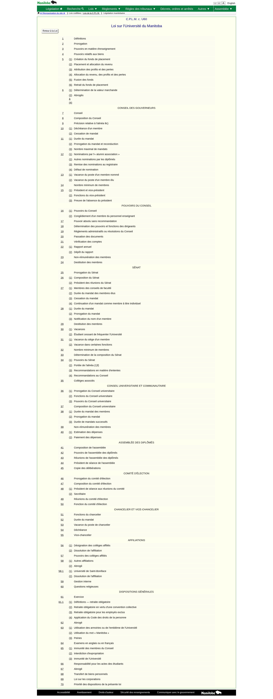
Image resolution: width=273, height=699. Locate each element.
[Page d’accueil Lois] (39, 13)
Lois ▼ (92, 8)
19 (62, 231)
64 (62, 643)
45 (62, 468)
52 (62, 519)
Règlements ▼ (111, 8)
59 (62, 581)
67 (62, 669)
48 (62, 488)
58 (62, 560)
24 (62, 262)
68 (62, 674)
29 (62, 324)
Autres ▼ (204, 8)
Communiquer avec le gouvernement (175, 692)
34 (62, 360)
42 (62, 452)
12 (62, 154)
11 (62, 138)
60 (62, 586)
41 (62, 447)
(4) (70, 74)
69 (62, 679)
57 (62, 555)
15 (62, 190)
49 (62, 499)
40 (62, 432)
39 (62, 427)
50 (62, 504)
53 (62, 524)
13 (62, 174)
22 (62, 246)
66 (62, 663)
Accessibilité (63, 692)
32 (62, 349)
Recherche (74, 8)
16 (62, 210)
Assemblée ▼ (223, 8)
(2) (70, 64)
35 (62, 380)
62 (62, 622)
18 (62, 226)
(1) (70, 59)
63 (62, 627)
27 (62, 288)
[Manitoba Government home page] (211, 692)
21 (62, 241)
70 (62, 684)
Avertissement (84, 692)
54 (62, 530)
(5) (70, 79)
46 (62, 478)
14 (62, 185)
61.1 (61, 602)
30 (62, 329)
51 (62, 514)
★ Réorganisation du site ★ (52, 13)
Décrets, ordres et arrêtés (176, 8)
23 (62, 257)
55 (62, 535)
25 (62, 272)
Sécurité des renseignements (135, 692)
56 (62, 545)
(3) (70, 69)
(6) (70, 84)
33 (62, 354)
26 (62, 277)
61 (62, 596)
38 (62, 411)
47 (62, 483)
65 (62, 648)
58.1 (61, 571)
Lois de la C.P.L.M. (91, 13)
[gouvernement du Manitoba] (47, 3)
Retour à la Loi (50, 31)
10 (62, 128)
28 (62, 308)
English (231, 3)
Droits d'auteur (106, 692)
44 (62, 463)
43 (62, 457)
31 (62, 339)
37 (62, 406)
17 (62, 221)
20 (62, 236)
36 (62, 391)
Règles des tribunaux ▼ (140, 8)
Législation (53, 8)
